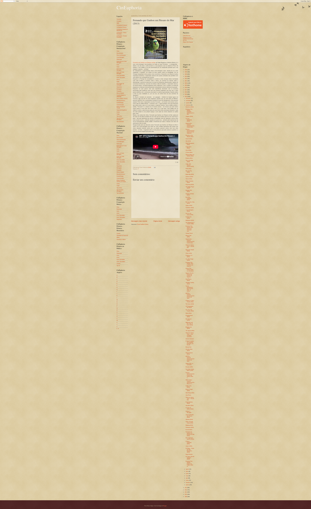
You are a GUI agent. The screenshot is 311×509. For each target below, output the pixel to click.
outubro (188, 102)
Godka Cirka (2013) (188, 386)
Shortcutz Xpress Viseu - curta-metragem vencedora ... (190, 334)
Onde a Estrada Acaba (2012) (189, 422)
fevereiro (188, 482)
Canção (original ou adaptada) (121, 96)
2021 (186, 80)
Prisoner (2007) (189, 367)
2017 (186, 89)
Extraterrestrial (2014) (189, 316)
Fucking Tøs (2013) (189, 217)
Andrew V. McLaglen (188, 412)
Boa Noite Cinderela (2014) (188, 198)
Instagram (119, 21)
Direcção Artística (121, 100)
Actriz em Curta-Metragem (120, 73)
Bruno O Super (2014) (189, 390)
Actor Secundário (121, 75)
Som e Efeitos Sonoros (122, 98)
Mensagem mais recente (139, 221)
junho (187, 473)
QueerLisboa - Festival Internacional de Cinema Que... (190, 125)
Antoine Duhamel (190, 338)
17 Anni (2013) (189, 152)
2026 (186, 69)
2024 (186, 74)
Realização (119, 59)
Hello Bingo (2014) (190, 392)
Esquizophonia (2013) (189, 402)
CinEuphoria (129, 7)
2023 (186, 76)
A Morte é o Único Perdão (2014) (190, 301)
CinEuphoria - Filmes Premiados (121, 33)
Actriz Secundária (121, 77)
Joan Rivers (188, 395)
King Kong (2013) (190, 184)
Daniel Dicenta (189, 454)
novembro (188, 100)
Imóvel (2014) (189, 138)
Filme (118, 51)
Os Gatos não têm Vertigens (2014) (190, 458)
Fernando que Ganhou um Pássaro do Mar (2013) (190, 433)
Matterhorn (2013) (190, 220)
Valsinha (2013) (189, 419)
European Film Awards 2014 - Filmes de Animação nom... (190, 228)
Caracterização (120, 104)
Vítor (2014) (188, 150)
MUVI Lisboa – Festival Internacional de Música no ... (190, 381)
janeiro (187, 484)
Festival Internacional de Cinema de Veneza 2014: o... (190, 375)
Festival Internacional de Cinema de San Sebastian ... (190, 131)
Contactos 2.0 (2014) (189, 256)
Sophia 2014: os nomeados (189, 364)
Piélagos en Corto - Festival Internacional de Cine (188, 39)
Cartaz (118, 112)
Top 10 (118, 265)
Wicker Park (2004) (188, 236)
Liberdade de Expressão (122, 235)
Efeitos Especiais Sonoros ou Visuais (121, 181)
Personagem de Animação (120, 84)
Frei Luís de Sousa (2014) (189, 214)
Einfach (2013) (189, 158)
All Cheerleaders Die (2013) (189, 307)
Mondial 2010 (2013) (189, 191)
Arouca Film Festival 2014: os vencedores (190, 270)
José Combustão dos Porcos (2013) (190, 416)
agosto (187, 469)
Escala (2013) (189, 429)
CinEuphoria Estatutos (122, 25)
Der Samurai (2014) (188, 319)
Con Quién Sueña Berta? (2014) (190, 370)
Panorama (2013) (190, 427)
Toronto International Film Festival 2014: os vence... (189, 288)
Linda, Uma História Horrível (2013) (190, 165)
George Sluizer (189, 233)
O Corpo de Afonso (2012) (189, 408)
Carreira (118, 233)
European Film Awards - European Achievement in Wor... (190, 112)
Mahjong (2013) (189, 425)
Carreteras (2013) (190, 207)
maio (187, 475)
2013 (186, 487)
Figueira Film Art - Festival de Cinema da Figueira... (190, 275)
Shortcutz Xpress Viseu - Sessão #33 (190, 398)
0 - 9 (118, 328)
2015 (186, 94)
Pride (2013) (188, 168)
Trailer (118, 114)
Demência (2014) (190, 107)
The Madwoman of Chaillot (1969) (190, 223)
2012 (186, 489)
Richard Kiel (188, 347)
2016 (186, 92)
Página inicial (157, 221)
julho (187, 471)
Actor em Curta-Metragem (120, 69)
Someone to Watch (121, 239)
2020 (186, 83)
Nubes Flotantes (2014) (189, 181)
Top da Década (120, 121)
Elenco (118, 79)
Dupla (118, 81)
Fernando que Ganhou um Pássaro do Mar (144, 62)
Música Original (120, 93)
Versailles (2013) (189, 405)
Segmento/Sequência (122, 110)
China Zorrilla (189, 253)
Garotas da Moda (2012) (190, 194)
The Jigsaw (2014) (190, 330)
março (187, 480)
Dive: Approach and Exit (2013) (190, 438)
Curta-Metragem (120, 57)
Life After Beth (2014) (189, 350)
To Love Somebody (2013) (189, 120)
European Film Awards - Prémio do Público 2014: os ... (189, 464)
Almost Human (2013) (189, 353)
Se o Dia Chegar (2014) (189, 259)
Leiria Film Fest (186, 35)
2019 (186, 85)
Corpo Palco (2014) (188, 147)
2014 (186, 96)
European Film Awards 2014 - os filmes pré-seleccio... (190, 264)
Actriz (118, 66)
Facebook (119, 19)
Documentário (120, 53)
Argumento (119, 87)
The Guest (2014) (190, 304)
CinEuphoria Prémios (122, 27)
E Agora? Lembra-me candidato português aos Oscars (190, 342)
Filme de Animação (121, 55)
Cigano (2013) (189, 205)
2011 (186, 492)
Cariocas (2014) (189, 176)
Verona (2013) (189, 178)
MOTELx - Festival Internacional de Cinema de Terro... (190, 296)
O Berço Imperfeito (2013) (189, 443)
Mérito (118, 237)
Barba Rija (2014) (190, 174)
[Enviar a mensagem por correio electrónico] (154, 167)
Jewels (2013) (189, 446)
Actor (118, 64)
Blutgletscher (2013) (189, 328)
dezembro (188, 98)
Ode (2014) (188, 141)
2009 (186, 496)
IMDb (118, 23)
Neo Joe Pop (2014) (189, 171)
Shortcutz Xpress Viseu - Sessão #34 (190, 246)
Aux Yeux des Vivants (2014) (190, 310)
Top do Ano (119, 116)
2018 (186, 87)
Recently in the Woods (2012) (189, 136)
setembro (188, 105)
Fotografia (119, 91)
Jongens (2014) (189, 116)
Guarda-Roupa (120, 102)
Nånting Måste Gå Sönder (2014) (190, 155)
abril (187, 478)
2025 (186, 71)
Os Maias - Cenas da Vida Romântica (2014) (190, 450)
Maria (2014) (188, 313)
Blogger (165, 505)
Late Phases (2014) (189, 280)
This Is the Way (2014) (189, 161)
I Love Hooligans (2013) (189, 210)
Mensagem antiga (174, 221)
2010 (186, 494)
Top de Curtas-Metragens (120, 119)
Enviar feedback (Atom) (142, 224)
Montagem (119, 89)
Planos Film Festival (188, 42)
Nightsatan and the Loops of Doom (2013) (189, 324)
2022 (186, 78)
